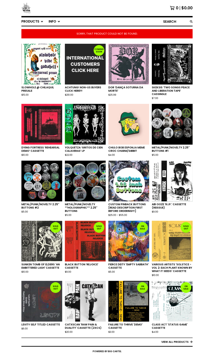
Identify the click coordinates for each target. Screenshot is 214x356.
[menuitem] (32, 21)
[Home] (26, 8)
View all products (175, 342)
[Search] (191, 21)
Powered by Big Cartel (107, 351)
